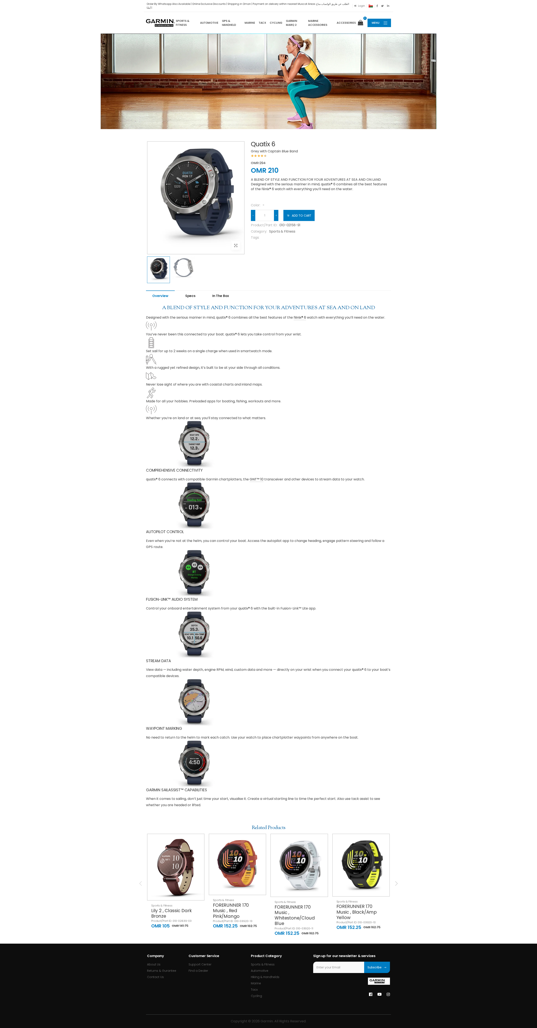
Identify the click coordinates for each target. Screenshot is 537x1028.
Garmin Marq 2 (291, 23)
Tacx (262, 23)
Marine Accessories (317, 23)
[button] (362, 22)
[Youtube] (379, 995)
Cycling (276, 23)
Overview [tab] (160, 295)
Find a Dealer (198, 971)
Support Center (200, 964)
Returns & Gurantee (161, 971)
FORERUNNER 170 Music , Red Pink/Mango (231, 910)
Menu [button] (375, 23)
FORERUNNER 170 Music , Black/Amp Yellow (356, 912)
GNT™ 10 (256, 479)
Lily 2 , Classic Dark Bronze (171, 913)
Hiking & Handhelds (265, 977)
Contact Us (155, 977)
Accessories (346, 23)
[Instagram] (388, 995)
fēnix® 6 (300, 317)
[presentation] (141, 883)
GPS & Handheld (229, 23)
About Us (153, 964)
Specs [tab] (190, 295)
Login (361, 6)
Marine (250, 23)
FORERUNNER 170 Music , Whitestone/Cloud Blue (295, 915)
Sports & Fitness (182, 23)
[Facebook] (370, 995)
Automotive (209, 23)
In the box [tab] (220, 295)
